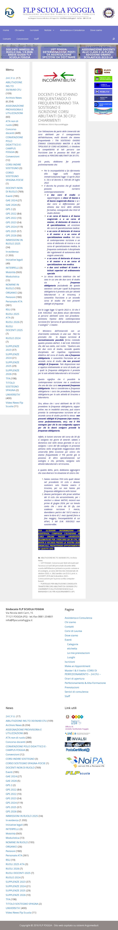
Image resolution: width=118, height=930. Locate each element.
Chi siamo (19, 30)
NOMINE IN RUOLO (17, 842)
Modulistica (12, 276)
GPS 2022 (11, 213)
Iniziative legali (14, 259)
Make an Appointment (77, 666)
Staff (36, 38)
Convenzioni (22, 38)
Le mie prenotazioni (78, 653)
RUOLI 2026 (12, 322)
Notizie (47, 30)
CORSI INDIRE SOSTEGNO (20, 758)
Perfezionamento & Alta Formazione (85, 683)
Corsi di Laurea (73, 631)
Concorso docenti (15, 742)
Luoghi (71, 657)
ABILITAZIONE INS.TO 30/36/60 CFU (55, 558)
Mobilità (11, 272)
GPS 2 (9, 209)
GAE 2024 (11, 200)
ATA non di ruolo (15, 737)
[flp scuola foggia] (59, 12)
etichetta (72, 648)
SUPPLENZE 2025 (16, 890)
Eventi (9, 196)
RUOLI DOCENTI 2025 (18, 873)
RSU (8, 309)
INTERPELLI (12, 267)
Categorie (72, 644)
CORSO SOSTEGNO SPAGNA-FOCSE (14, 176)
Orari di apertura (74, 678)
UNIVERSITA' (13, 394)
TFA (8, 378)
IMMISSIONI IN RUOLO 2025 (22, 816)
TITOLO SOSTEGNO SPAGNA (12, 386)
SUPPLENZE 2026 (16, 895)
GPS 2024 (11, 226)
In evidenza (12, 251)
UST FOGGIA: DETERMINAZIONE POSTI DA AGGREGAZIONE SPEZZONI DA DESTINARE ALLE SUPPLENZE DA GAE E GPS (58, 56)
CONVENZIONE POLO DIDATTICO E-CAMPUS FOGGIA (14, 145)
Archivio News (14, 97)
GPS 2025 (11, 231)
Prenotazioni (72, 687)
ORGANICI (11, 292)
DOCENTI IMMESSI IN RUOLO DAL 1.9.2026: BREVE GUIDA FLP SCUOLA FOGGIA (20, 53)
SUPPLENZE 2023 (16, 881)
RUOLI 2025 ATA (15, 864)
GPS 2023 (11, 222)
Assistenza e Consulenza (72, 30)
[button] (54, 30)
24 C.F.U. (11, 78)
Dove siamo (96, 30)
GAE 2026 (11, 204)
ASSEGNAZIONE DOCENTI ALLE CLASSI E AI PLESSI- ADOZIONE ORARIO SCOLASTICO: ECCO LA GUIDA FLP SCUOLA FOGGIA (98, 56)
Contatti (7, 38)
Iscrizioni (34, 30)
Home (6, 30)
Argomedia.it (91, 925)
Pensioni (10, 297)
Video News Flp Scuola (18, 912)
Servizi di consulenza (76, 691)
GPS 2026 (11, 235)
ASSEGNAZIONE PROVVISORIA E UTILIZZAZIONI (15, 109)
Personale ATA (14, 301)
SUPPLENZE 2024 (16, 886)
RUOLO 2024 (13, 338)
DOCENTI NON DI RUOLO (20, 767)
